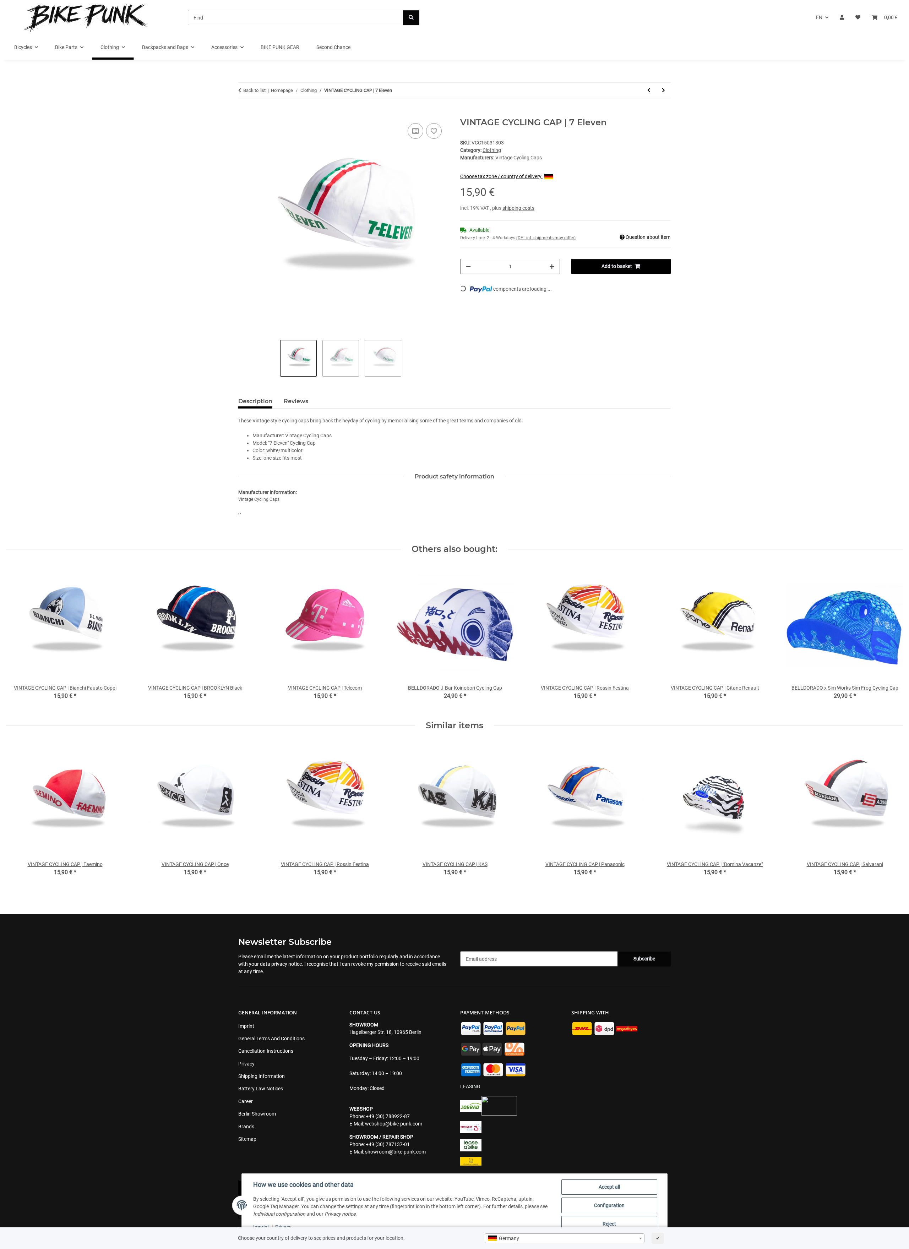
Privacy (283, 1227)
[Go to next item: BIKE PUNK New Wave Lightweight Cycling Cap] (663, 90)
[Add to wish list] (434, 131)
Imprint (261, 1227)
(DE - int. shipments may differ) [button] (546, 237)
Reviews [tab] (296, 401)
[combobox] (564, 1238)
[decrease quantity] (468, 266)
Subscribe (644, 959)
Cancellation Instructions (265, 1051)
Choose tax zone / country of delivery (501, 176)
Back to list (254, 90)
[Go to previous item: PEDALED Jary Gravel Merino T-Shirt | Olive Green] (649, 90)
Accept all (609, 1187)
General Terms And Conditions (271, 1038)
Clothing (492, 150)
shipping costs (518, 208)
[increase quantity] (552, 266)
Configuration (609, 1205)
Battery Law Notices (260, 1088)
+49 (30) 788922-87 (388, 1116)
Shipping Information (261, 1076)
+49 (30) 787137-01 (388, 1144)
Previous (17, 814)
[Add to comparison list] (415, 131)
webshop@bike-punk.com (393, 1124)
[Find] (411, 17)
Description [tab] (255, 401)
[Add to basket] (244, 113)
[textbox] (564, 1238)
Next (892, 814)
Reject (609, 1224)
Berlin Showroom (257, 1114)
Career (245, 1101)
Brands (246, 1126)
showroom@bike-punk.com (395, 1152)
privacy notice (286, 964)
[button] (842, 17)
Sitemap (247, 1139)
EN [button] (819, 17)
